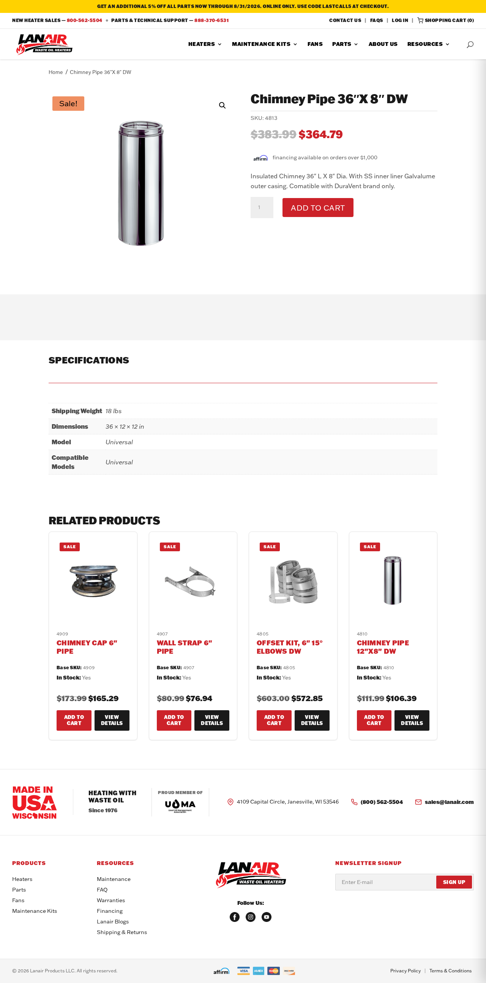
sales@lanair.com (449, 801)
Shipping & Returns (122, 932)
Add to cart (318, 207)
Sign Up (454, 882)
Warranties (111, 900)
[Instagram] (251, 917)
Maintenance (114, 879)
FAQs (376, 20)
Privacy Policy (405, 971)
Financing (110, 911)
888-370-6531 (211, 20)
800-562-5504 (85, 20)
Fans (315, 44)
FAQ (102, 889)
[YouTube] (266, 917)
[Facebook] (235, 917)
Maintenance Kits (261, 44)
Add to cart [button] (74, 720)
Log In (400, 20)
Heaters (201, 44)
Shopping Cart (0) (449, 20)
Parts (342, 44)
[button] (222, 105)
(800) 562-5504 (382, 801)
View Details (112, 720)
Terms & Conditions (450, 971)
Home (56, 72)
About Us (383, 44)
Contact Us (345, 20)
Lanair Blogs (113, 921)
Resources (425, 44)
